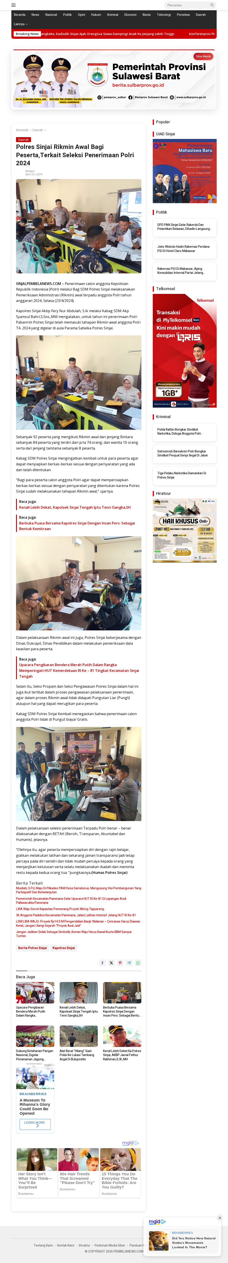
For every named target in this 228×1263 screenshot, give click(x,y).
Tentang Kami (43, 1245)
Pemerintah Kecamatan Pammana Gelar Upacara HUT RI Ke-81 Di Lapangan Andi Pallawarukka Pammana (71, 901)
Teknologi (164, 14)
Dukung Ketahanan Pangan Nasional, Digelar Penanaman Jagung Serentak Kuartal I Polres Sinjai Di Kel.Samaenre (34, 1055)
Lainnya (19, 24)
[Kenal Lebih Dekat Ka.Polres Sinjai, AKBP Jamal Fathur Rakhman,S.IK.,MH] (122, 1036)
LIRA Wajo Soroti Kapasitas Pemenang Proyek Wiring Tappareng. (60, 909)
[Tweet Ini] (111, 963)
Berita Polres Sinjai (32, 948)
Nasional (51, 14)
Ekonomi (130, 14)
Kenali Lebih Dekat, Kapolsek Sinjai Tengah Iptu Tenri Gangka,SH (75, 507)
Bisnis (147, 14)
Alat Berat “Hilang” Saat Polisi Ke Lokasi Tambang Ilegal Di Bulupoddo (77, 1055)
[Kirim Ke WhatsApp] (138, 963)
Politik (67, 14)
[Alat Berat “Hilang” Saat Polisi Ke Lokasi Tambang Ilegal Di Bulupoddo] (79, 1036)
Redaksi (30, 171)
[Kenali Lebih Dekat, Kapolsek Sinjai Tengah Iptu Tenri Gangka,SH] (79, 992)
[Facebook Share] (102, 963)
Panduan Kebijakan (143, 1245)
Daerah (201, 14)
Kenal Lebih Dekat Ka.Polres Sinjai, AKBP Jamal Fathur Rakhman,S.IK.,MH (122, 1055)
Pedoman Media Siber (110, 1245)
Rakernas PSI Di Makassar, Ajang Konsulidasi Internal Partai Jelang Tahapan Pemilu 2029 (180, 271)
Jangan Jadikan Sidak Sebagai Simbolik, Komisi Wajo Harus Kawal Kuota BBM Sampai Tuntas (74, 934)
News (35, 14)
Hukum (96, 14)
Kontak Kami (65, 1245)
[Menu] (14, 5)
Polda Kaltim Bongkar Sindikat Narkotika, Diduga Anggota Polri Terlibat (179, 432)
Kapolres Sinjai (64, 948)
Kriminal (112, 14)
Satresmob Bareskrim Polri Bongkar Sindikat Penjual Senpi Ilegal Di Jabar (182, 454)
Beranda (19, 14)
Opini (81, 14)
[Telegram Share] (129, 963)
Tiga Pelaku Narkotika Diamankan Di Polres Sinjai (181, 475)
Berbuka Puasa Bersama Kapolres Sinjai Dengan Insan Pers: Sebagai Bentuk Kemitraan (122, 1012)
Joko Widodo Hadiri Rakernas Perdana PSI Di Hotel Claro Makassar (183, 249)
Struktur (84, 1245)
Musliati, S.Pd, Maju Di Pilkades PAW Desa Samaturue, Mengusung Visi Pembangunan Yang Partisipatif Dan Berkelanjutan (78, 890)
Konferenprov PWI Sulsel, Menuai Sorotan (132, 34)
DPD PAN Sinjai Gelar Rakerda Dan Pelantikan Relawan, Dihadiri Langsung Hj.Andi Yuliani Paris (183, 227)
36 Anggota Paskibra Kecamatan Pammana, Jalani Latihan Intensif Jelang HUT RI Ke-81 (76, 915)
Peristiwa (183, 14)
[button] (212, 4)
